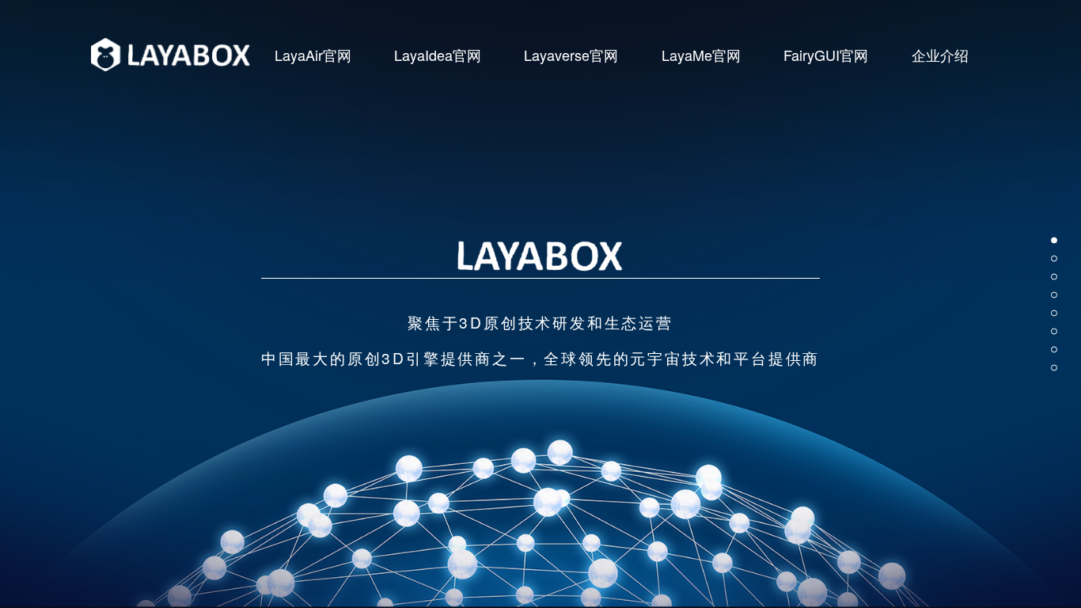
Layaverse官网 (571, 54)
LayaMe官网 (701, 54)
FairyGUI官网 (825, 54)
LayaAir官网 (313, 54)
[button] (1054, 241)
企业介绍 (940, 54)
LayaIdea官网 (437, 54)
